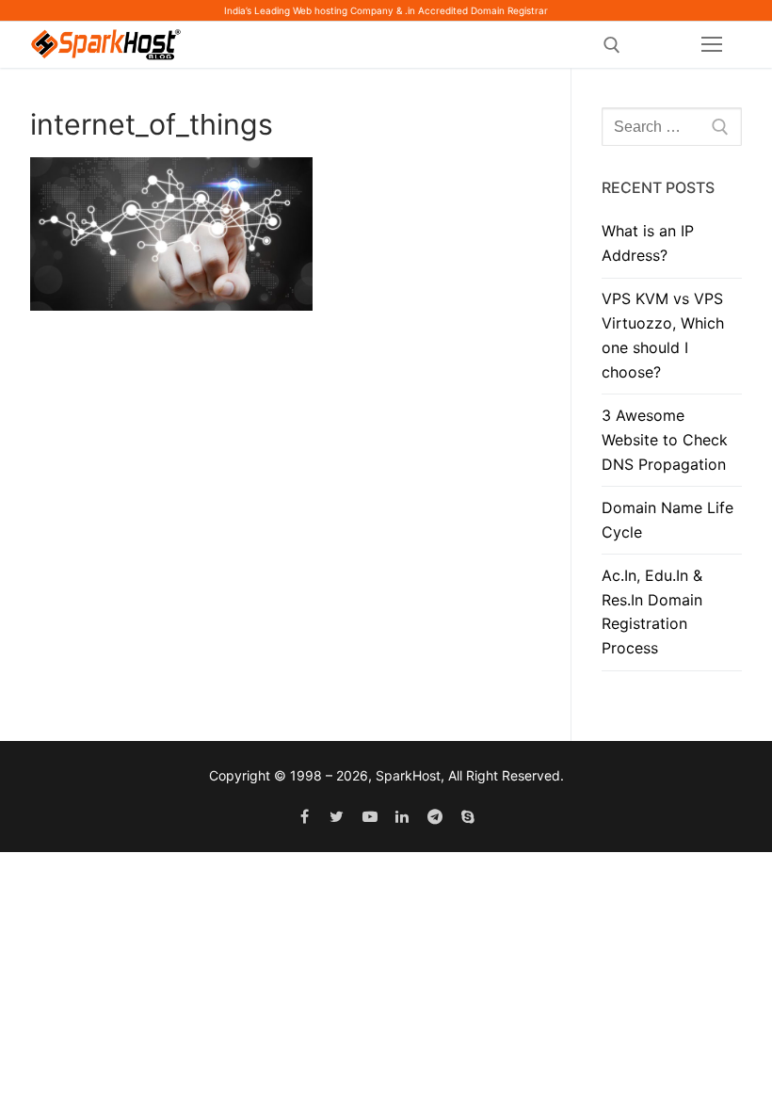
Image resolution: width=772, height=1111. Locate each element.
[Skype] (468, 816)
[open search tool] (611, 45)
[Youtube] (369, 816)
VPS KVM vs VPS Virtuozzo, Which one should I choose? (663, 335)
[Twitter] (336, 816)
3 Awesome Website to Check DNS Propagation (665, 440)
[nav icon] (712, 45)
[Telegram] (435, 816)
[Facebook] (304, 816)
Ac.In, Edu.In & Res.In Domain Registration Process (652, 612)
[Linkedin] (402, 816)
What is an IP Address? (648, 243)
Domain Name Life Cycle (667, 519)
